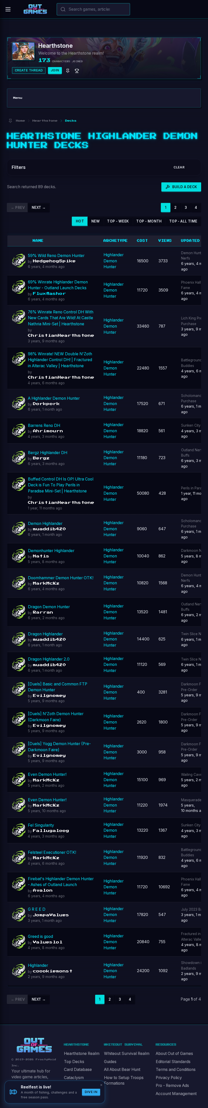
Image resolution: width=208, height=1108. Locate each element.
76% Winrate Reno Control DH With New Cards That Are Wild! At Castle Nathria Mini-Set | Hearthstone (60, 318)
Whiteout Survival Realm (126, 1053)
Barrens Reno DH (44, 425)
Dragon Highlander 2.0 (49, 659)
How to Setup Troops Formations (124, 1080)
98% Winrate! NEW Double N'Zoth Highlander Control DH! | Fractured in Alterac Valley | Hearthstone (60, 359)
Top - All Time (183, 221)
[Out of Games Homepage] (34, 1045)
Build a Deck (184, 187)
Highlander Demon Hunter (113, 260)
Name (38, 240)
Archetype (115, 240)
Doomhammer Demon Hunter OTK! (60, 577)
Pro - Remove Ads (172, 1085)
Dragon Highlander (45, 634)
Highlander (38, 965)
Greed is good (40, 936)
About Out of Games (174, 1053)
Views (165, 240)
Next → (39, 207)
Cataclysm (74, 1077)
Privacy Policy (169, 1077)
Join (55, 70)
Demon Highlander (45, 523)
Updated (190, 240)
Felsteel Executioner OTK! (52, 852)
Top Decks (74, 1061)
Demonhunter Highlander (51, 550)
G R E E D (36, 909)
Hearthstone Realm (81, 1053)
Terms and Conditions (176, 1069)
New (95, 221)
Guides (110, 1061)
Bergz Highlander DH (47, 452)
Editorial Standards (173, 1061)
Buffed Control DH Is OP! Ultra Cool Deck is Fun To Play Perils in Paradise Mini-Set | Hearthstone (60, 485)
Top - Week (118, 221)
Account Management (176, 1093)
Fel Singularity (41, 825)
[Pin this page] (10, 120)
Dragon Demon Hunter (49, 606)
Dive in (91, 1092)
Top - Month (149, 221)
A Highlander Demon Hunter (54, 398)
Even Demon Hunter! (47, 774)
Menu (17, 98)
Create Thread (29, 70)
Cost (142, 240)
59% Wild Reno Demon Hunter (56, 255)
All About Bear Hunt (122, 1069)
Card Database (78, 1069)
